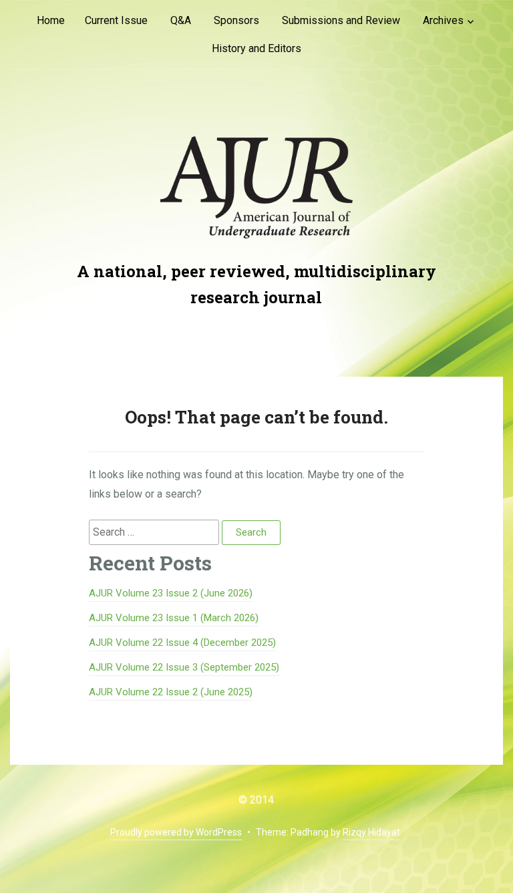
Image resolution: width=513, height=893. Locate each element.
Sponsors (236, 20)
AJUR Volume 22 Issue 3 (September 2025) (184, 667)
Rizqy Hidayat (371, 832)
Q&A (180, 20)
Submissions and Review (341, 20)
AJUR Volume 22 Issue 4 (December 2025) (182, 643)
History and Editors (256, 48)
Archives (443, 20)
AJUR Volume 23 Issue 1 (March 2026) (174, 618)
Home (51, 20)
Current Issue (116, 20)
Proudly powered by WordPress (176, 832)
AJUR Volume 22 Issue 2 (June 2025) (170, 692)
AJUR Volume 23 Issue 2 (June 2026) (170, 593)
